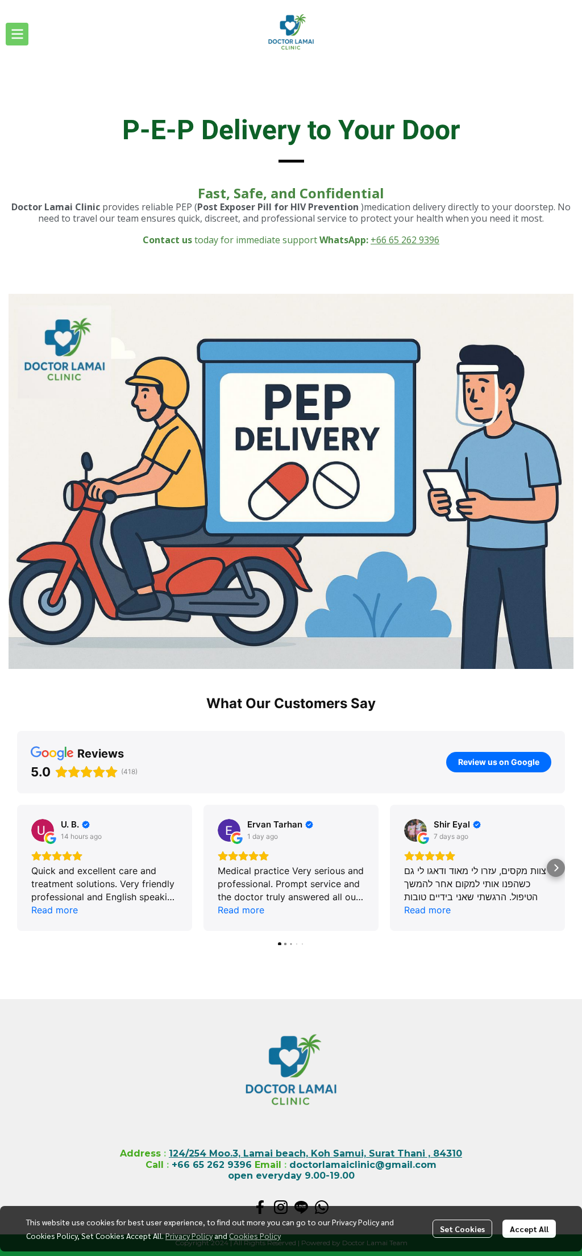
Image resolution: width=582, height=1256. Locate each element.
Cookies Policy (255, 1235)
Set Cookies (462, 1229)
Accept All (529, 1229)
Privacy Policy (189, 1235)
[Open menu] (17, 34)
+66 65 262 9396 (405, 240)
